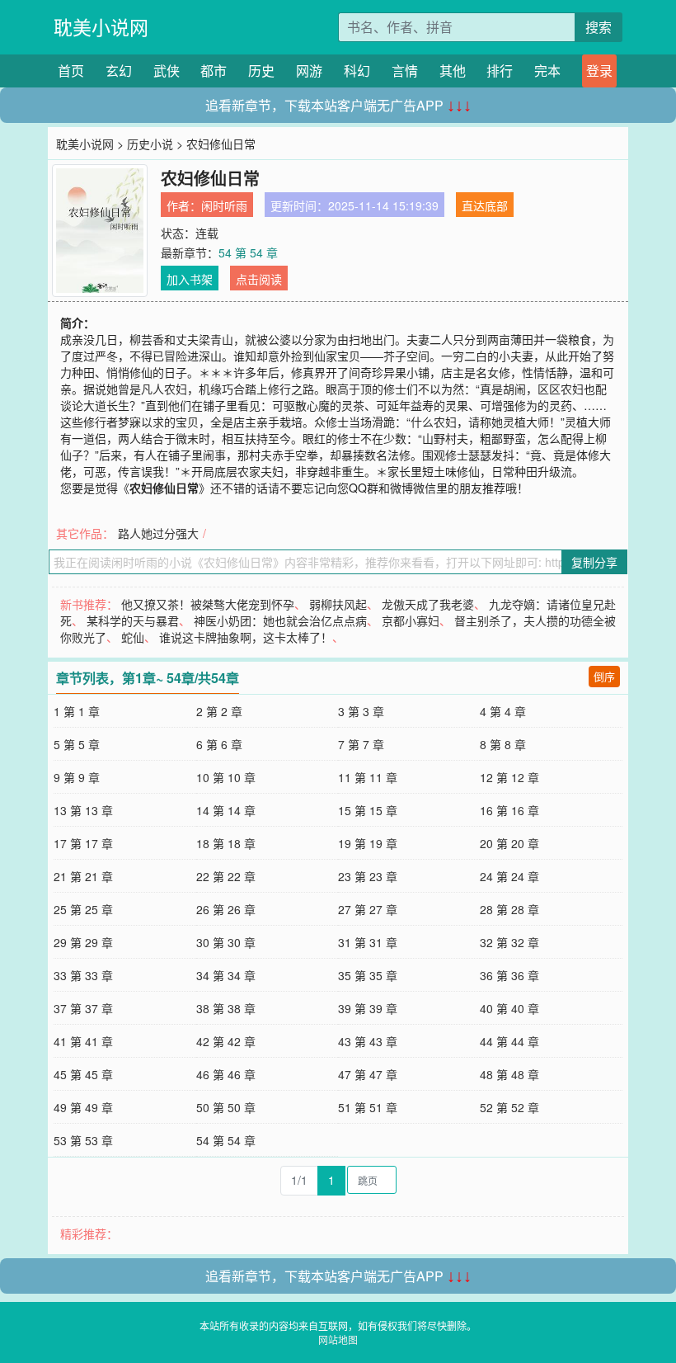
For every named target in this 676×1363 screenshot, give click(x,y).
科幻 (357, 70)
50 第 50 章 (226, 1107)
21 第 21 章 (83, 876)
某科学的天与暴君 (133, 620)
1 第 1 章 (77, 711)
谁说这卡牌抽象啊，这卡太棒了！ (245, 637)
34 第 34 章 (226, 975)
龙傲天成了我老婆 (428, 604)
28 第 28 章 (509, 909)
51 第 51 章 (367, 1107)
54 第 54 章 (248, 252)
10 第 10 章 (226, 777)
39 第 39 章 (367, 1008)
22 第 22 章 (226, 876)
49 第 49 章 (83, 1107)
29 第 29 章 (83, 942)
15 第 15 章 (367, 810)
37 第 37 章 (83, 1008)
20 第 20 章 (509, 843)
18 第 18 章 (226, 843)
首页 (71, 70)
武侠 (166, 70)
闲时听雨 (224, 205)
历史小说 (150, 143)
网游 (309, 70)
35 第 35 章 (367, 975)
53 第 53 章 (83, 1140)
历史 (261, 70)
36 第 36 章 (509, 975)
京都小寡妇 (410, 620)
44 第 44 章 (509, 1041)
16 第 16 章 (509, 810)
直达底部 (485, 205)
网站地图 (338, 1339)
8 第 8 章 (503, 744)
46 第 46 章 (226, 1074)
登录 (599, 70)
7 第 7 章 (361, 744)
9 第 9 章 (77, 777)
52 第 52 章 (509, 1107)
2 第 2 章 (219, 711)
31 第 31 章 (367, 942)
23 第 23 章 (367, 876)
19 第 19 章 (367, 843)
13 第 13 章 (83, 810)
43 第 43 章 (367, 1041)
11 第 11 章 (367, 777)
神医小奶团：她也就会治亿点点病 (280, 620)
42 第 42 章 (226, 1041)
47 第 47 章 (367, 1074)
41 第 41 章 (83, 1041)
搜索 (598, 26)
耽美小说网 (101, 26)
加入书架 (190, 279)
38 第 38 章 (226, 1008)
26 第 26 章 (226, 909)
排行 (499, 70)
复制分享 (594, 562)
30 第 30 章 (226, 942)
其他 (452, 70)
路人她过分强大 (158, 533)
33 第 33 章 (83, 975)
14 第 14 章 (226, 810)
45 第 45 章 (83, 1074)
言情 (405, 70)
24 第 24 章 (509, 876)
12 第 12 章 (509, 777)
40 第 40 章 (509, 1008)
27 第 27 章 (367, 909)
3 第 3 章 (361, 711)
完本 (547, 70)
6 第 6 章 (219, 744)
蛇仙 (132, 637)
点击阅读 (259, 279)
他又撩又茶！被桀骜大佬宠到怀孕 (207, 604)
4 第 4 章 (503, 711)
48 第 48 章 (509, 1074)
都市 (213, 70)
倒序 (604, 676)
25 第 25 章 (83, 909)
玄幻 (119, 70)
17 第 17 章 (83, 843)
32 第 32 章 (509, 942)
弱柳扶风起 (338, 604)
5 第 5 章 (77, 744)
